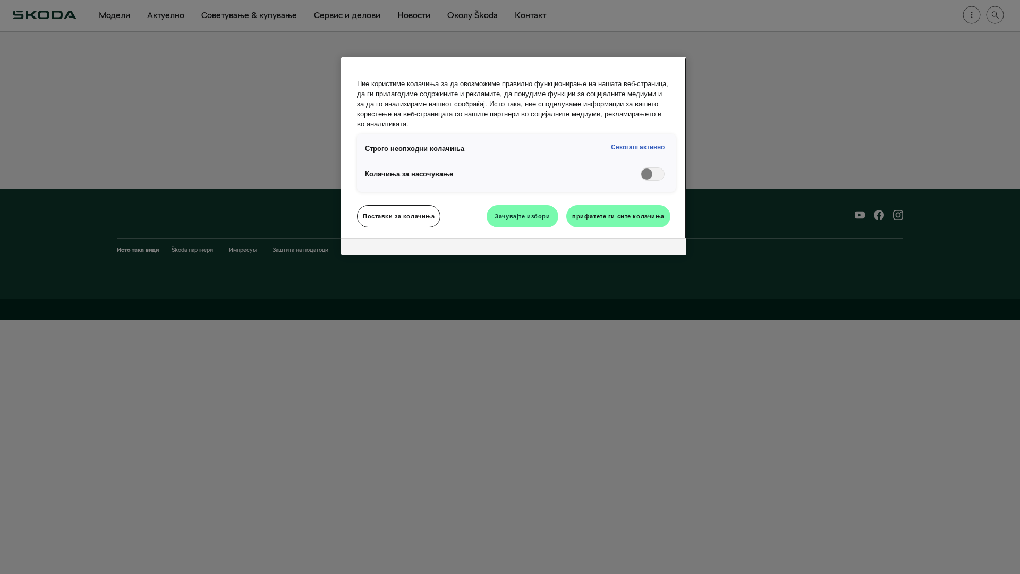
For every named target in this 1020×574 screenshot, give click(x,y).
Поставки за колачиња (399, 216)
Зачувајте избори (522, 216)
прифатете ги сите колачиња (618, 216)
